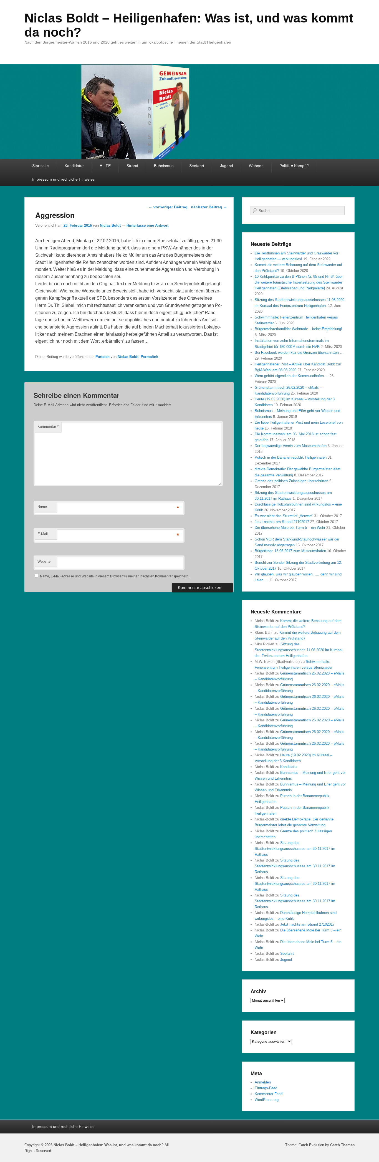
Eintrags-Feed (266, 1088)
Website (43, 561)
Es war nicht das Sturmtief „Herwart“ (284, 516)
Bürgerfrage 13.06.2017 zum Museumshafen (290, 551)
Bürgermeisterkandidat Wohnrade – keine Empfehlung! (298, 329)
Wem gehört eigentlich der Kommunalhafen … (292, 376)
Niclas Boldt (110, 225)
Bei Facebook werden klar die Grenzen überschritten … (299, 352)
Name (42, 507)
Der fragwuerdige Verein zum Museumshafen (291, 446)
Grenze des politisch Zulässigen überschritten (291, 481)
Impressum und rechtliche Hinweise (63, 179)
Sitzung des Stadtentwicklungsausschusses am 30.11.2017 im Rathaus (295, 849)
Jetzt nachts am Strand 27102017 (282, 522)
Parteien (102, 357)
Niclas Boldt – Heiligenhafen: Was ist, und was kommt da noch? (188, 25)
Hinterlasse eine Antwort (147, 225)
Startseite (40, 165)
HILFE (105, 165)
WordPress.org (267, 1100)
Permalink (149, 357)
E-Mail (42, 534)
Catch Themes (342, 1145)
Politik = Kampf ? (294, 165)
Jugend (226, 165)
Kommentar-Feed (268, 1094)
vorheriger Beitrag (168, 207)
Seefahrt (196, 165)
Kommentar (48, 427)
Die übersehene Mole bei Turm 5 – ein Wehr (290, 528)
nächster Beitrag (209, 207)
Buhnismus (163, 165)
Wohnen (256, 165)
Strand (132, 165)
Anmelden (263, 1082)
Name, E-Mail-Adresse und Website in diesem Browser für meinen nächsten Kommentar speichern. (114, 576)
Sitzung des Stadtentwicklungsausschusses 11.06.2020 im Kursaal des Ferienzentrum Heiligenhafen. (298, 650)
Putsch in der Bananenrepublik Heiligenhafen (291, 457)
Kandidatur (74, 165)
